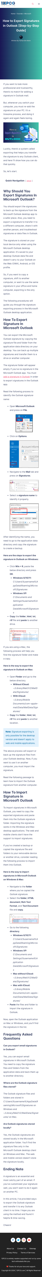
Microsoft (27, 14)
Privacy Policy (11, 1253)
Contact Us (21, 1249)
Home (13, 14)
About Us (10, 1249)
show (29, 181)
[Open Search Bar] (33, 4)
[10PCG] (8, 4)
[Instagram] (24, 1240)
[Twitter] (18, 1240)
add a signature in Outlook (16, 376)
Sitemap (32, 1249)
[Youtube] (29, 1240)
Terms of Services (28, 1253)
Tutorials (20, 14)
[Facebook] (13, 1240)
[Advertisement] (21, 58)
